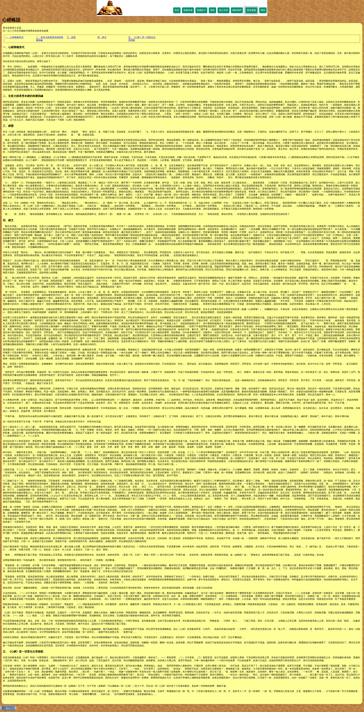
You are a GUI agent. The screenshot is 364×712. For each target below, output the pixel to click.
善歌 (212, 10)
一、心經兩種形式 (14, 37)
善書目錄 (188, 10)
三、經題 (71, 37)
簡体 (263, 10)
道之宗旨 (223, 10)
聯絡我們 (236, 10)
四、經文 (101, 37)
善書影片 (201, 10)
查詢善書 (251, 10)
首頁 (177, 10)
